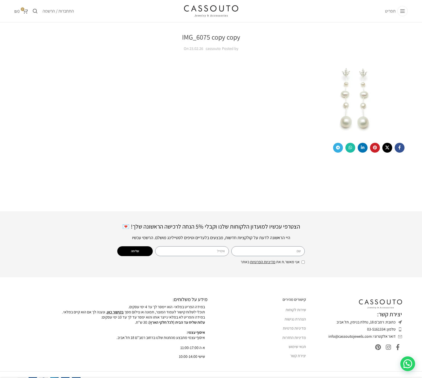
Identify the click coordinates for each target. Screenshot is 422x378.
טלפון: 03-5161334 (381, 329)
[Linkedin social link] (363, 148)
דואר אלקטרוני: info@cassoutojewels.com (362, 336)
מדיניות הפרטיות (262, 261)
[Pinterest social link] (375, 148)
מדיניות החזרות (294, 337)
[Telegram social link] (338, 148)
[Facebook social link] (400, 148)
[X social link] (387, 148)
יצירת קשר (298, 355)
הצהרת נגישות (295, 319)
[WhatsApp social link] (350, 148)
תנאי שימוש (297, 346)
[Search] (35, 11)
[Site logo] (211, 10)
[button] (407, 363)
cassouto (213, 48)
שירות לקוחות (296, 309)
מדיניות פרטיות (294, 328)
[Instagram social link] (388, 347)
